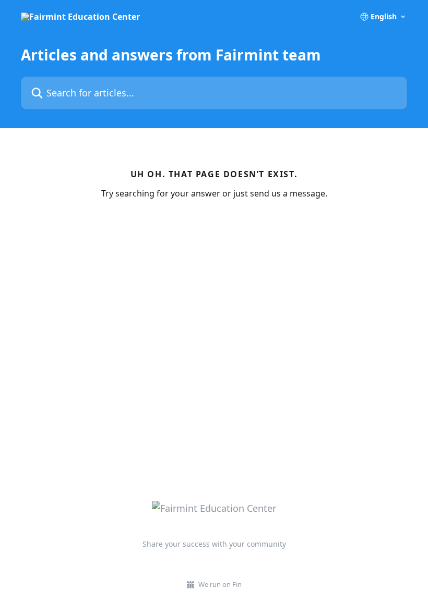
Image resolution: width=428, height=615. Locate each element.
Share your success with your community (214, 544)
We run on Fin (220, 584)
